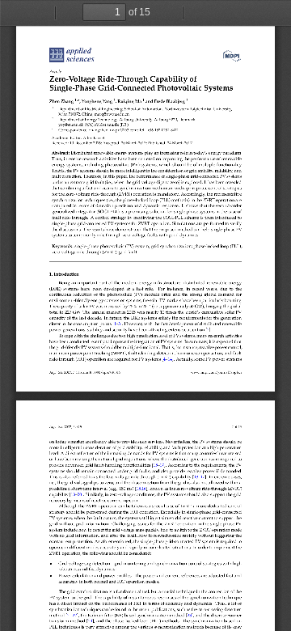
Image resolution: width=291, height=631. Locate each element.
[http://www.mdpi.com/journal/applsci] (80, 54)
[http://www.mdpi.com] (232, 54)
